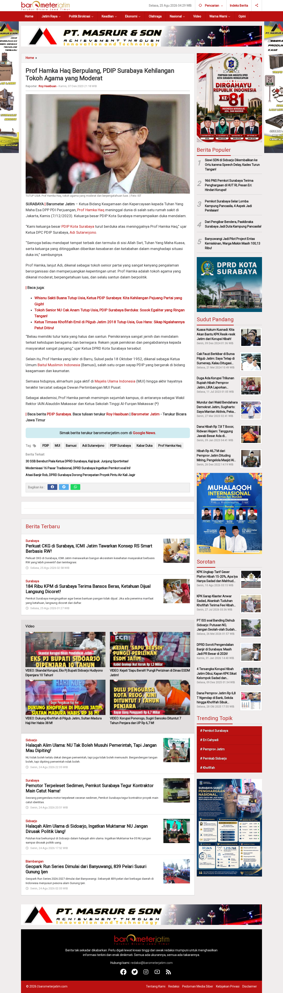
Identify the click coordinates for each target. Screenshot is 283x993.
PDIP (45, 445)
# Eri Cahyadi (209, 739)
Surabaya (32, 541)
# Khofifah (207, 767)
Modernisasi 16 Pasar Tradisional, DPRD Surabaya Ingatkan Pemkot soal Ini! (78, 468)
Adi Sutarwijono (83, 232)
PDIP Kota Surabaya (77, 226)
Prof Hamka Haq (90, 210)
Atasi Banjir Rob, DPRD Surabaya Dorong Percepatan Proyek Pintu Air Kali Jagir (80, 475)
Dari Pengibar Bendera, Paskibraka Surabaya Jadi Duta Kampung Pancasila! (233, 224)
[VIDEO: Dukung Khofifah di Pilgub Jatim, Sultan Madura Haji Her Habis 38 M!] (65, 697)
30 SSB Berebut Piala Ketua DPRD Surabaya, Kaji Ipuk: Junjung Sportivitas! (77, 461)
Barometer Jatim (145, 414)
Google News (144, 433)
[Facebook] (52, 487)
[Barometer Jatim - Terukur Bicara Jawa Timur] (45, 5)
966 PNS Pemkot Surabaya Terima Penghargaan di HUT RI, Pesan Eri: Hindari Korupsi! (229, 185)
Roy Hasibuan (117, 414)
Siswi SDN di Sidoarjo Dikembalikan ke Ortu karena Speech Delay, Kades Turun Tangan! (232, 164)
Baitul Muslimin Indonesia (59, 365)
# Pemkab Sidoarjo (213, 758)
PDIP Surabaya (59, 414)
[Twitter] (64, 487)
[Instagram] (146, 974)
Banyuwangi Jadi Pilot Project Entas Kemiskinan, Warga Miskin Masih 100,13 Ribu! (232, 243)
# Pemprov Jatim (212, 749)
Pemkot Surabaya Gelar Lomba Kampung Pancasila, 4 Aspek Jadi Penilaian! (228, 205)
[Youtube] (157, 974)
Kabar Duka (145, 445)
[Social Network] (257, 5)
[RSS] (168, 974)
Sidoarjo (31, 740)
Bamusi (71, 445)
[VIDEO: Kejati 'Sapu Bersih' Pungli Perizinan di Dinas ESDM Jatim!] (150, 649)
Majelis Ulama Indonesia (115, 381)
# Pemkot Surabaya (214, 730)
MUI (57, 445)
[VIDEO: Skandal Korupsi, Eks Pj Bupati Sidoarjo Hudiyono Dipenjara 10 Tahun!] (65, 649)
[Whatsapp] (75, 487)
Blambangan (35, 861)
